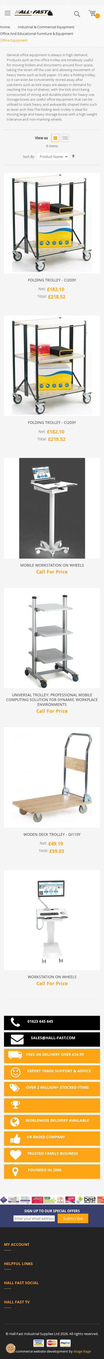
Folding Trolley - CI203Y (52, 280)
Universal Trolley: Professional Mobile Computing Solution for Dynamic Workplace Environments (52, 700)
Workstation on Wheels (52, 977)
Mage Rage (82, 1351)
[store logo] (34, 13)
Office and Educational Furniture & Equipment (36, 33)
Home (5, 26)
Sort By (28, 156)
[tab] (52, 1245)
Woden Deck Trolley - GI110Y (52, 834)
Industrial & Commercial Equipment (46, 26)
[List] (65, 138)
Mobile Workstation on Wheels (52, 565)
